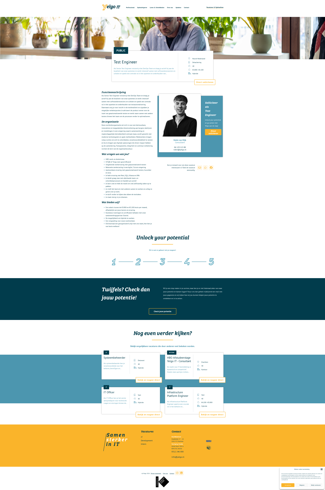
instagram (177, 473)
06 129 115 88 (180, 147)
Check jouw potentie (162, 311)
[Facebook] (211, 167)
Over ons (170, 7)
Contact (186, 7)
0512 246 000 (178, 451)
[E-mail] (200, 167)
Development (147, 440)
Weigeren (301, 485)
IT (142, 437)
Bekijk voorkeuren (316, 485)
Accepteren (288, 485)
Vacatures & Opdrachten (214, 7)
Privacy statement (156, 473)
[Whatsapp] (205, 167)
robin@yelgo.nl (180, 149)
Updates (178, 7)
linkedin (181, 473)
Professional (130, 7)
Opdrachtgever (142, 7)
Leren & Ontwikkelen (157, 7)
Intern (143, 444)
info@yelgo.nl (178, 457)
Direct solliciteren (204, 82)
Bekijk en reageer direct (149, 380)
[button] (321, 469)
